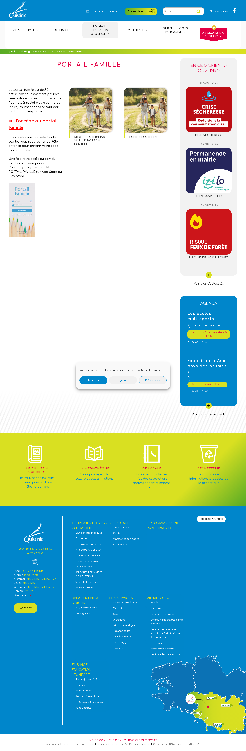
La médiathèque (122, 637)
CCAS (116, 614)
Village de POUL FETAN (88, 550)
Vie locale (136, 30)
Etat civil (117, 608)
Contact (26, 608)
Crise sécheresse (209, 135)
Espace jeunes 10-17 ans (88, 679)
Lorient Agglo (120, 642)
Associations (120, 544)
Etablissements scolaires (89, 702)
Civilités (117, 533)
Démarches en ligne (124, 625)
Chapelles (81, 538)
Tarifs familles (143, 137)
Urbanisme (119, 620)
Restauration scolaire (87, 696)
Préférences (152, 380)
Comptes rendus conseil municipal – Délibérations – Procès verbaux (165, 633)
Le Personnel (158, 643)
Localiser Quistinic (211, 519)
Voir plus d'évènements (209, 414)
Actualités (156, 608)
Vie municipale (24, 30)
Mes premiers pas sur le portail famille (90, 141)
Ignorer (123, 380)
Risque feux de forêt (208, 257)
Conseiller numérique (125, 603)
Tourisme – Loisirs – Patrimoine (175, 30)
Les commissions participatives (20, 45)
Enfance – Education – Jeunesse (100, 30)
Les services (61, 30)
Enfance (80, 685)
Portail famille (83, 708)
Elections (118, 648)
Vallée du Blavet (84, 588)
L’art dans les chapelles (88, 533)
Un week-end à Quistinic (213, 34)
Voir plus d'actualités (209, 283)
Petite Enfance (83, 691)
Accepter (93, 380)
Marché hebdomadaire (126, 539)
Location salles (121, 631)
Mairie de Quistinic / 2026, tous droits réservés (123, 740)
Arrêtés (154, 603)
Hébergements (83, 613)
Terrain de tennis (84, 567)
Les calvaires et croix (87, 561)
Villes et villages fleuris (87, 582)
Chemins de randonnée (88, 544)
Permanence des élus (162, 649)
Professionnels (121, 528)
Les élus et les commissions (165, 654)
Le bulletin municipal (162, 614)
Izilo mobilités (208, 196)
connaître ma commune (88, 555)
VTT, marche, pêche (86, 608)
